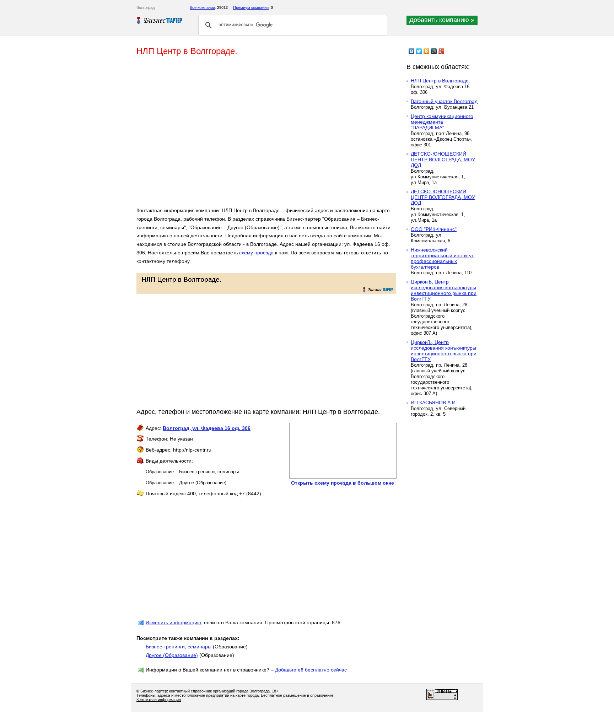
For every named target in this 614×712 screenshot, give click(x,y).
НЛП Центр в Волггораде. (440, 80)
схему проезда (256, 252)
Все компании (202, 7)
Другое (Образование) (172, 655)
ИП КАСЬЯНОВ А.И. (434, 402)
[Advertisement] (239, 134)
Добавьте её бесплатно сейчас (311, 670)
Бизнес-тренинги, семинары (178, 646)
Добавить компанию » (441, 19)
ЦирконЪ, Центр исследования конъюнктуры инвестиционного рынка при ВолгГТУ (443, 290)
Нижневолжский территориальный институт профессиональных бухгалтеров (442, 258)
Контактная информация (158, 699)
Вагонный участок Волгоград (444, 101)
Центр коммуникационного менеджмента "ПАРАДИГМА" (442, 121)
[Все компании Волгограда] (159, 20)
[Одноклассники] (426, 51)
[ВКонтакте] (411, 51)
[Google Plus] (441, 51)
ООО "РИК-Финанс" (434, 229)
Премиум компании (251, 7)
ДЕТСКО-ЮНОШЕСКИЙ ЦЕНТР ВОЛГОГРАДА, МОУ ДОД (443, 159)
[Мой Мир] (434, 51)
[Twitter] (419, 51)
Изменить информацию (173, 622)
